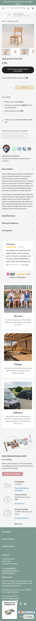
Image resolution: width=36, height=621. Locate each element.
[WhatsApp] (14, 149)
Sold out (24, 87)
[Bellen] (24, 149)
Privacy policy (22, 616)
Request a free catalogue (12, 474)
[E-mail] (19, 149)
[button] (33, 8)
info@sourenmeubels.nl (10, 571)
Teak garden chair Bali (12, 21)
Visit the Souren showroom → (14, 136)
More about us (20, 503)
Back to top (18, 524)
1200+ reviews (14, 598)
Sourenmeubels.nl (8, 573)
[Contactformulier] (29, 149)
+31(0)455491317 (10, 568)
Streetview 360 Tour (22, 518)
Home (3, 21)
